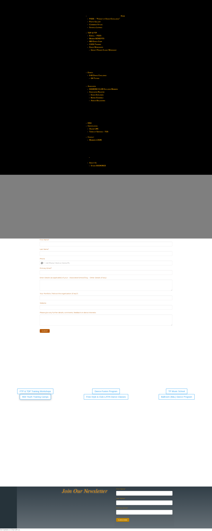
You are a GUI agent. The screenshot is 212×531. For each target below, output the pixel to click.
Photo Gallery (95, 22)
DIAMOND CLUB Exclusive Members (103, 89)
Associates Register (96, 92)
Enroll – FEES (95, 36)
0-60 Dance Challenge (97, 75)
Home (123, 16)
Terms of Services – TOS (98, 132)
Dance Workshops (96, 47)
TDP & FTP (92, 33)
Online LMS (93, 129)
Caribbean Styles (95, 24)
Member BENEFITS (96, 38)
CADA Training (95, 44)
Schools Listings (95, 27)
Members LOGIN (95, 140)
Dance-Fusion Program (106, 391)
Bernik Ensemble (97, 98)
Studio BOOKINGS (98, 166)
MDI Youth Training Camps (35, 397)
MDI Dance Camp (95, 41)
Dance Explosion (97, 95)
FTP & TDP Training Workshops (35, 391)
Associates (92, 86)
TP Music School (176, 391)
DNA (90, 123)
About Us (93, 163)
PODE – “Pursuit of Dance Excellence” (104, 19)
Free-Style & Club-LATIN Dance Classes (106, 397)
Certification (92, 126)
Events (90, 72)
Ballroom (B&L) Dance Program (176, 397)
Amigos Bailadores (98, 101)
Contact (91, 137)
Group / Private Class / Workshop (103, 50)
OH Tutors (95, 78)
